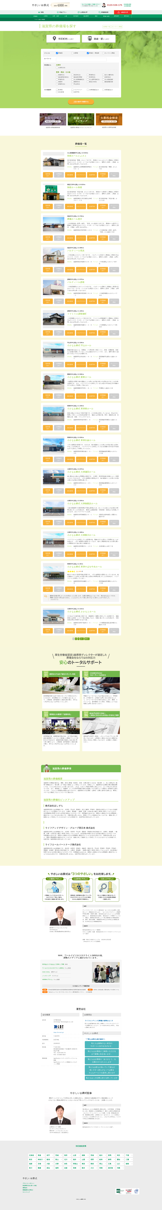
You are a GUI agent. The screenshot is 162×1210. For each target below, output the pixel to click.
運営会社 (126, 16)
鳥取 (83, 1164)
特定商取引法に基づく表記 (30, 1185)
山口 (118, 1164)
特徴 (42, 12)
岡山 (101, 1164)
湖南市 (60, 81)
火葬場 (45, 16)
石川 (66, 1159)
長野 (92, 1159)
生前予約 (76, 92)
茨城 (92, 1155)
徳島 (127, 1164)
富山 (57, 1159)
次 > (82, 638)
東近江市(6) (93, 81)
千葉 (127, 1155)
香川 (30, 1168)
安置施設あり (109, 89)
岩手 (48, 1155)
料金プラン (63, 12)
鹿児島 (110, 1168)
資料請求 (116, 16)
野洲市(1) (92, 75)
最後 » (87, 638)
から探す (66, 39)
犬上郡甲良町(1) (94, 79)
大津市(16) (61, 67)
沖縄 (118, 1168)
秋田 (66, 1155)
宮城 (57, 1155)
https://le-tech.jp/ (59, 1032)
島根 (92, 1164)
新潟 (48, 1159)
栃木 (101, 1155)
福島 (83, 1155)
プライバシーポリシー (28, 1183)
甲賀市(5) (61, 79)
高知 (48, 1168)
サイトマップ (26, 1192)
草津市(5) (92, 77)
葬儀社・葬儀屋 (94, 53)
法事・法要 (56, 16)
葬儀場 (60, 53)
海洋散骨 (75, 16)
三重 (127, 1159)
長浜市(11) (77, 75)
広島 (109, 1164)
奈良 (66, 1164)
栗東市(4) (77, 81)
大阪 (48, 1164)
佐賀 (66, 1168)
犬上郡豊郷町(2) (79, 79)
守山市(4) (77, 84)
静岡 (109, 1159)
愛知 (118, 1159)
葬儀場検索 (104, 12)
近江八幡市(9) (109, 75)
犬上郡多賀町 (109, 79)
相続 (96, 16)
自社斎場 (61, 92)
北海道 (31, 1155)
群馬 (109, 1155)
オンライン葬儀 (117, 26)
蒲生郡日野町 (78, 77)
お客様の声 (83, 12)
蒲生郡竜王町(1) (63, 77)
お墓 (66, 16)
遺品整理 (86, 16)
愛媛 (39, 1168)
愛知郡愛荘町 (109, 81)
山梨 (83, 1159)
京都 (39, 1164)
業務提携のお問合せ (28, 1190)
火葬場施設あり (94, 89)
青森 (39, 1155)
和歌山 (75, 1164)
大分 (92, 1168)
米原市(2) (108, 77)
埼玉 (118, 1155)
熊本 (83, 1168)
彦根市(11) (61, 84)
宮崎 (101, 1168)
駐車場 (60, 89)
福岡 (57, 1168)
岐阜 (101, 1159)
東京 (30, 1159)
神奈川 (40, 1159)
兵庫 (57, 1164)
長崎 (74, 1168)
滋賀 (30, 1164)
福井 (74, 1159)
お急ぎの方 (124, 12)
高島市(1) (61, 75)
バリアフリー (78, 89)
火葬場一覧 (106, 26)
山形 (74, 1155)
